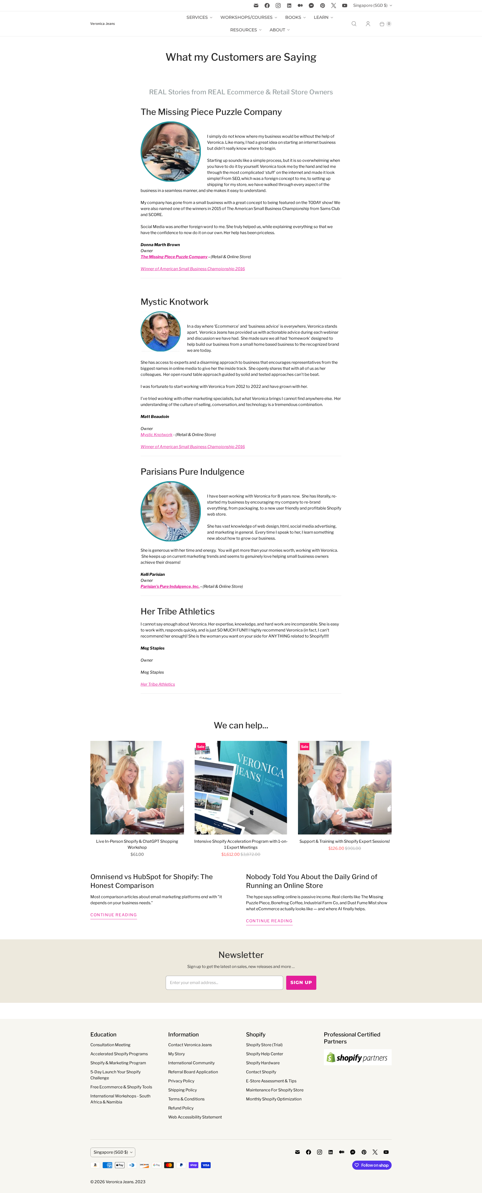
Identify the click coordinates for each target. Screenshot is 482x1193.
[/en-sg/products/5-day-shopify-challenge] (345, 787)
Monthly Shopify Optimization (274, 1099)
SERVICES (197, 17)
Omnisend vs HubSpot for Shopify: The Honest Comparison (151, 881)
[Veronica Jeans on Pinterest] (322, 5)
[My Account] (368, 24)
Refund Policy (181, 1108)
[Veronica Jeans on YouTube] (344, 5)
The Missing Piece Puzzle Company (211, 112)
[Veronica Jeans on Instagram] (278, 5)
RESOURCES (243, 29)
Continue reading (113, 915)
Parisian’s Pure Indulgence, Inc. (170, 586)
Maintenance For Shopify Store (275, 1090)
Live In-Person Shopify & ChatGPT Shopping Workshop (137, 844)
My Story (176, 1053)
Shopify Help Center (264, 1053)
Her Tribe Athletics (178, 611)
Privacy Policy (181, 1081)
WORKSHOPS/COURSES (246, 17)
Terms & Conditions (186, 1099)
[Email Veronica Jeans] (256, 5)
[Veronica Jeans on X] (333, 5)
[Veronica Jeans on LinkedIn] (289, 5)
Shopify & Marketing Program (118, 1063)
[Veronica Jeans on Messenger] (311, 5)
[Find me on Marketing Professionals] (358, 1070)
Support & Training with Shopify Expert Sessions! (344, 841)
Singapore (370, 5)
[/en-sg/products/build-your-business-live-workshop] (241, 787)
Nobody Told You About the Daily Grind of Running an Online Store (311, 881)
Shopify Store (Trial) (264, 1044)
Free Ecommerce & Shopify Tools (121, 1087)
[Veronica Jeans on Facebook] (267, 5)
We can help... (241, 725)
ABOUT (277, 29)
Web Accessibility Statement (195, 1117)
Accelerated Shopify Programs (119, 1053)
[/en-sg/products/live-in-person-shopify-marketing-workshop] (137, 787)
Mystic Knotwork (175, 302)
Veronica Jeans (120, 1181)
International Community (191, 1063)
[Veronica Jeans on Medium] (300, 5)
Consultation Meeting (110, 1044)
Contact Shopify (261, 1072)
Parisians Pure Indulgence (193, 471)
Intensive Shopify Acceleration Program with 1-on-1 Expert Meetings (241, 844)
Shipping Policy (182, 1090)
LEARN (321, 17)
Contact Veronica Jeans (190, 1044)
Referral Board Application (193, 1072)
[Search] (354, 24)
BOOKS (293, 17)
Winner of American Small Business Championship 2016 (193, 268)
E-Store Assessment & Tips (271, 1081)
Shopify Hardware (263, 1063)
